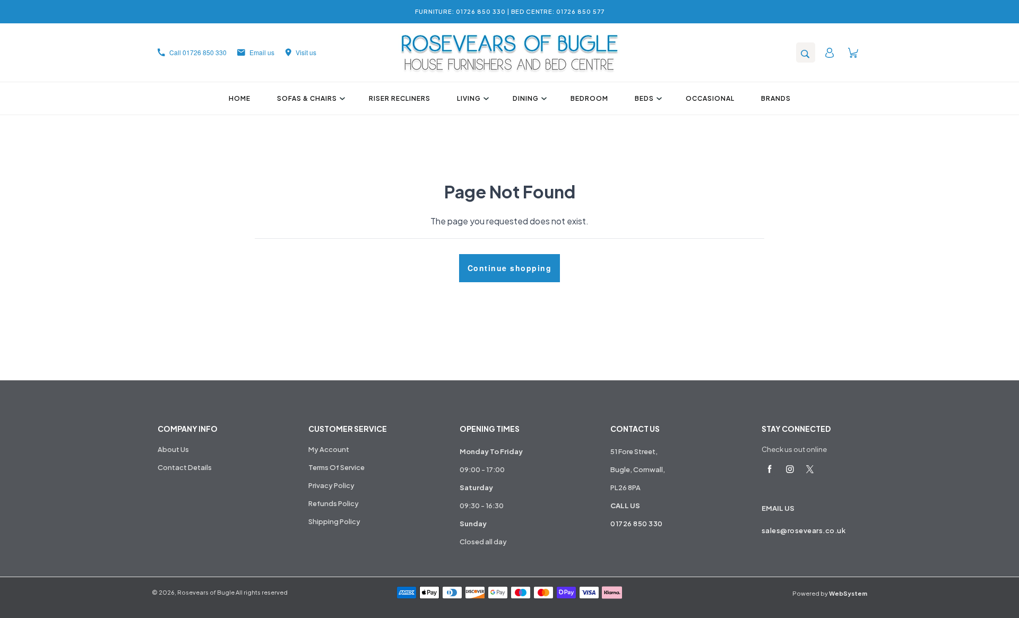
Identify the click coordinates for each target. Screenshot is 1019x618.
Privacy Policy (331, 485)
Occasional (710, 98)
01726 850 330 (636, 523)
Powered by (829, 593)
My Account (328, 449)
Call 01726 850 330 (198, 52)
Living (469, 98)
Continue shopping (510, 268)
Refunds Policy (333, 503)
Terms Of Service (336, 467)
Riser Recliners (399, 98)
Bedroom (589, 98)
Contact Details (185, 467)
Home (240, 98)
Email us (261, 52)
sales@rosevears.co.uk (804, 530)
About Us (173, 449)
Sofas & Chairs (307, 98)
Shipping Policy (334, 521)
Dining (526, 98)
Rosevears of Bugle (206, 592)
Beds (644, 98)
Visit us (306, 52)
